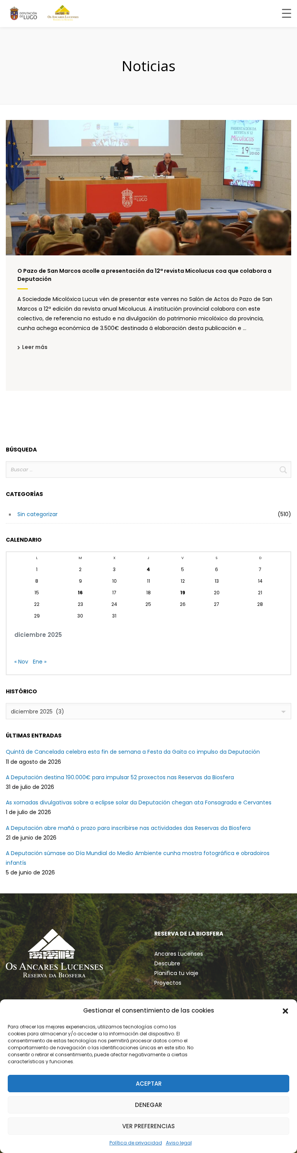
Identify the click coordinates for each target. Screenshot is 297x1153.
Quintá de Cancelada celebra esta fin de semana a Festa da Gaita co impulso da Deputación (133, 752)
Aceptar (149, 1083)
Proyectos (167, 983)
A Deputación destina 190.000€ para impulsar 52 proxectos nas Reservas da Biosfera (120, 777)
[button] (285, 1010)
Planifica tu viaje (176, 973)
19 (182, 592)
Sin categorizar (37, 514)
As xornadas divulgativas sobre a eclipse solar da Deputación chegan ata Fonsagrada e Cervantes (138, 802)
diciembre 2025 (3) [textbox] (37, 711)
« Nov (21, 661)
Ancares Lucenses (178, 954)
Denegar (148, 1105)
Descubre (167, 963)
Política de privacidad (135, 1142)
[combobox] (148, 711)
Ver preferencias (148, 1126)
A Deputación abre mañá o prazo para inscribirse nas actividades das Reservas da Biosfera (128, 828)
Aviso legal (179, 1142)
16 (80, 592)
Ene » (39, 661)
